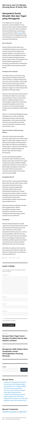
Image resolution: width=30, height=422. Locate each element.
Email (4, 304)
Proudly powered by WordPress (12, 419)
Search (4, 367)
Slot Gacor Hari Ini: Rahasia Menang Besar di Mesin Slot (14, 6)
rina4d (19, 33)
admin (6, 257)
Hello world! (22, 412)
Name (4, 297)
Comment (5, 275)
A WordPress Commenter (9, 412)
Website (4, 311)
